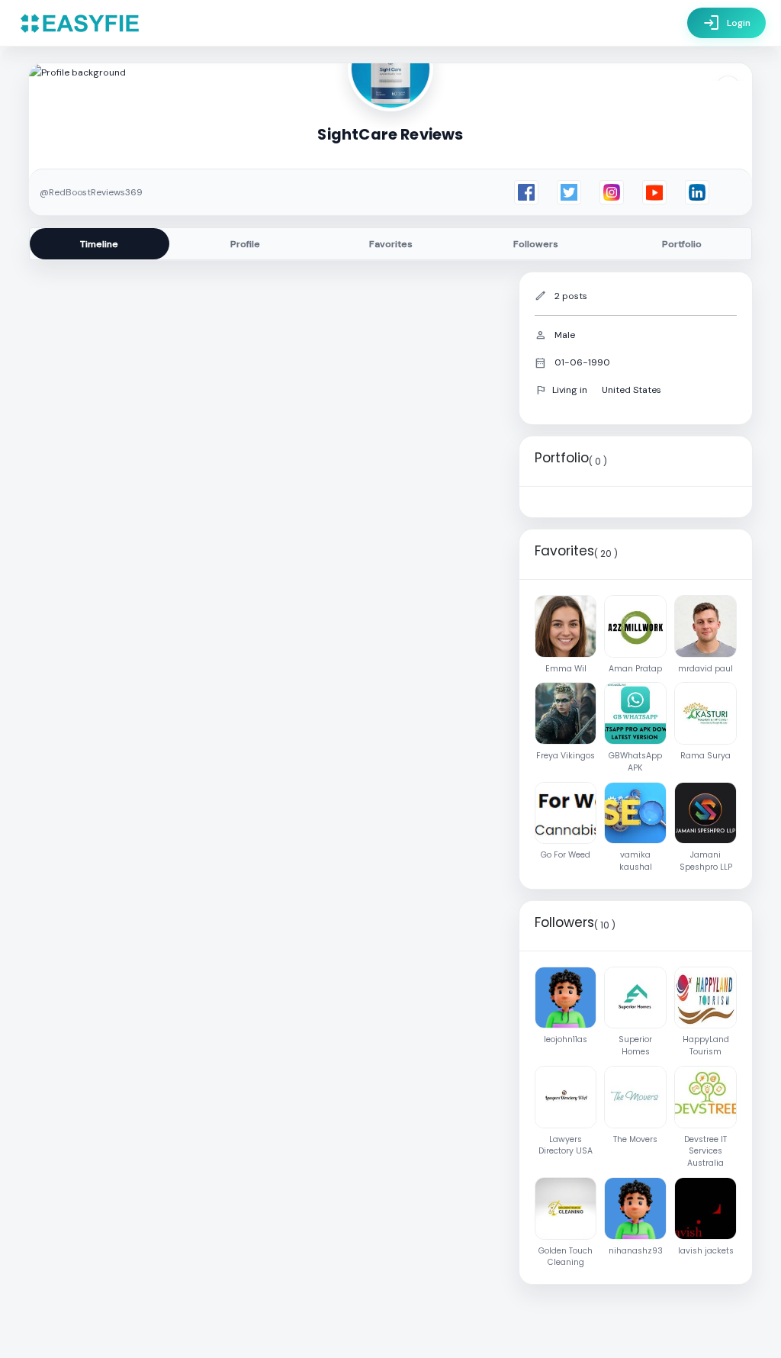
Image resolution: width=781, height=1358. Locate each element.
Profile (245, 244)
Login (726, 23)
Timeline (99, 244)
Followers (535, 244)
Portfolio (682, 244)
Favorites (391, 244)
